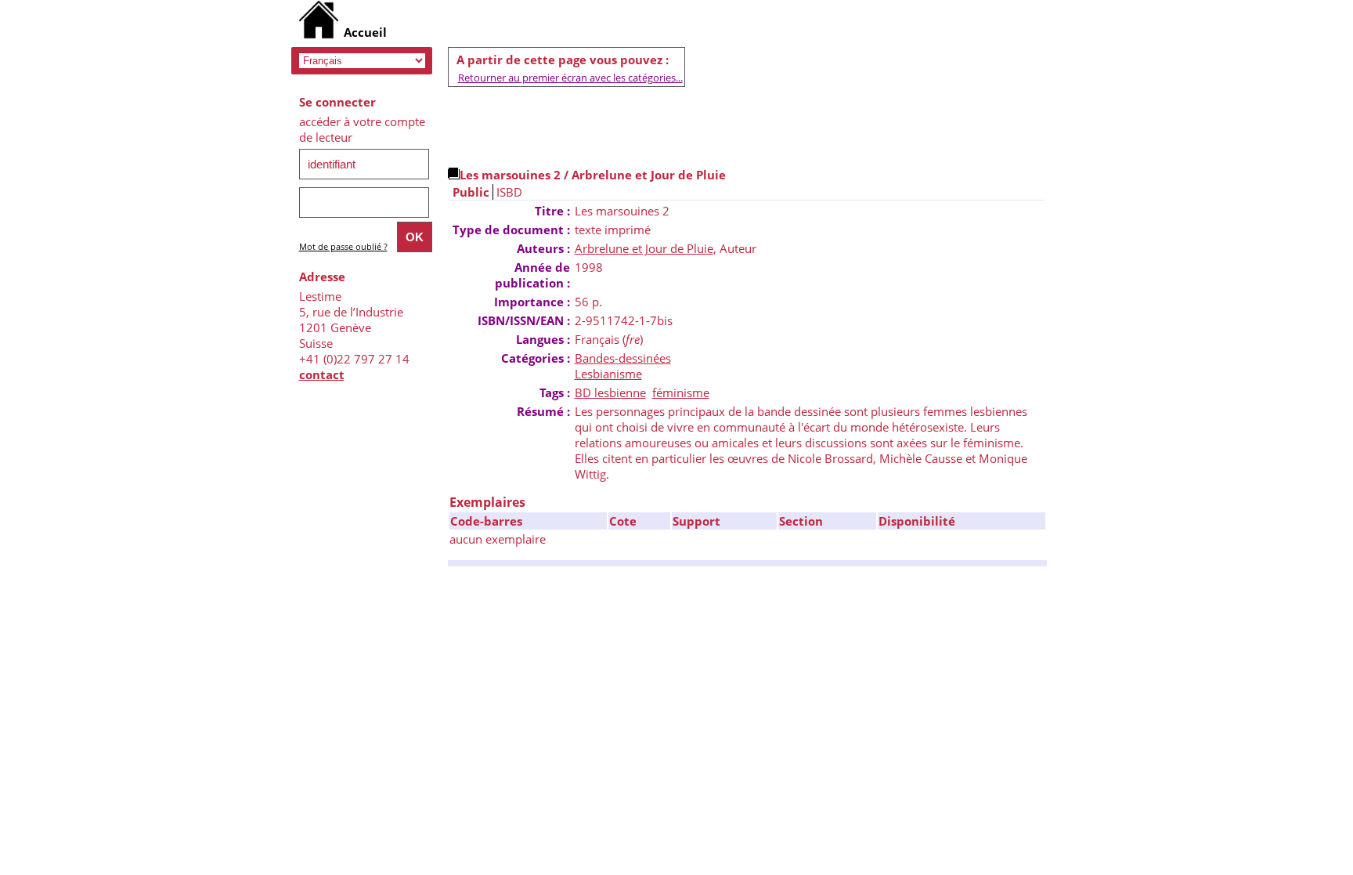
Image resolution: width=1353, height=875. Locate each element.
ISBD (509, 192)
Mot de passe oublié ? (343, 246)
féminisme (680, 392)
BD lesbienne (610, 392)
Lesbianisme (608, 373)
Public (471, 192)
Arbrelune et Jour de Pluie (644, 248)
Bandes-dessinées (623, 358)
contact (322, 374)
